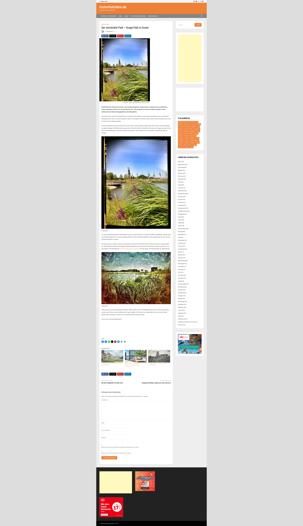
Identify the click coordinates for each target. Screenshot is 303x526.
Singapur (186, 142)
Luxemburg (181, 249)
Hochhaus (191, 129)
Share (105, 36)
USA (179, 316)
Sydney (180, 145)
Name (103, 423)
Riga (198, 138)
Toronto (194, 145)
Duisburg (187, 126)
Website (103, 437)
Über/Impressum (153, 16)
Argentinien (181, 164)
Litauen (180, 246)
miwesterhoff (109, 31)
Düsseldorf (192, 126)
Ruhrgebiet (181, 140)
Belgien (180, 170)
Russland (180, 278)
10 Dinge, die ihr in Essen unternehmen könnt (158, 363)
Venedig (186, 147)
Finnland (180, 202)
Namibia (180, 258)
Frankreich (181, 205)
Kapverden (181, 234)
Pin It (121, 36)
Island (180, 131)
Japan (179, 226)
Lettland (180, 243)
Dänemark (181, 191)
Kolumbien (181, 240)
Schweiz (180, 290)
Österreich (181, 266)
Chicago (198, 124)
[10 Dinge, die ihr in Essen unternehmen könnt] (159, 356)
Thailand (180, 313)
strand (197, 142)
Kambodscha (186, 131)
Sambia (180, 281)
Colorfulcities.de (112, 7)
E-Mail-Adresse (106, 430)
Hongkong (197, 129)
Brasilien (180, 124)
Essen (198, 126)
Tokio (189, 145)
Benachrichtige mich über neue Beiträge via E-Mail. (116, 453)
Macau (180, 252)
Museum (196, 133)
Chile (179, 182)
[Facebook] (194, 1)
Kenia (179, 237)
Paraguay (180, 269)
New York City (193, 135)
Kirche (198, 131)
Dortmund (181, 126)
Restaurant (192, 138)
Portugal (187, 138)
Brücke (185, 124)
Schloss (186, 140)
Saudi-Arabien (182, 284)
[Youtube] (196, 1)
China (179, 185)
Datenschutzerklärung (138, 16)
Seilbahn (181, 142)
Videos (126, 16)
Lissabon (181, 133)
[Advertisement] (190, 58)
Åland (179, 161)
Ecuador (180, 196)
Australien (181, 167)
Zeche (191, 147)
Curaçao (180, 188)
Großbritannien (182, 211)
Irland (179, 217)
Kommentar (105, 400)
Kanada (180, 231)
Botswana (181, 176)
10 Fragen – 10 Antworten (108, 16)
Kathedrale (192, 131)
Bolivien (180, 173)
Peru (179, 272)
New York (186, 135)
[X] (199, 1)
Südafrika (181, 304)
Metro (191, 133)
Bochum (185, 122)
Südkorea (181, 307)
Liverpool (186, 133)
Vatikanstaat (182, 319)
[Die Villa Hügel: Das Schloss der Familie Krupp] (112, 356)
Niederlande (181, 261)
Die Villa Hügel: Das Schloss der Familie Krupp (112, 363)
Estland (180, 199)
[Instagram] (201, 1)
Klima (120, 16)
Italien (180, 223)
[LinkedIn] (203, 1)
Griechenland (182, 208)
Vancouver (181, 147)
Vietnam (180, 325)
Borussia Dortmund (193, 122)
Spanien (180, 298)
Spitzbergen (181, 301)
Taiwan (180, 310)
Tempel (185, 145)
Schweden (181, 287)
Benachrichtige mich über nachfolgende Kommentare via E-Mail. (120, 447)
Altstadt (180, 122)
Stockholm (192, 142)
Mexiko (180, 255)
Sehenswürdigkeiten (194, 140)
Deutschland (105, 24)
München (181, 135)
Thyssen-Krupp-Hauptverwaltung (129, 249)
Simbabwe (181, 293)
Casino (193, 124)
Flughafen (181, 129)
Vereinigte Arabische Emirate (186, 322)
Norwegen (181, 138)
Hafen (186, 129)
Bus (189, 124)
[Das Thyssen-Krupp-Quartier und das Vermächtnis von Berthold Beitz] (136, 356)
